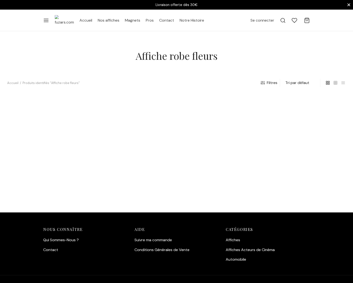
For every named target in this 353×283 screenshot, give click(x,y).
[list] (343, 83)
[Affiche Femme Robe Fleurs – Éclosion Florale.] (46, 153)
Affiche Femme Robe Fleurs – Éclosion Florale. (39, 178)
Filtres (272, 82)
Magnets (132, 20)
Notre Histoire (192, 20)
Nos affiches (108, 20)
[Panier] (307, 20)
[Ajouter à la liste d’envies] (78, 113)
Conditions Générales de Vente (161, 249)
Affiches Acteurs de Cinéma (250, 249)
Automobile (236, 259)
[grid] (327, 83)
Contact (166, 20)
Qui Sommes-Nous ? (61, 239)
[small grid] (335, 83)
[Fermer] (349, 4)
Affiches (233, 239)
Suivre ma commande (153, 239)
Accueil (85, 20)
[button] (29, 196)
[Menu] (46, 20)
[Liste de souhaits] (295, 20)
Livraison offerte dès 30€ (176, 5)
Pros (150, 20)
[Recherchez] (283, 20)
